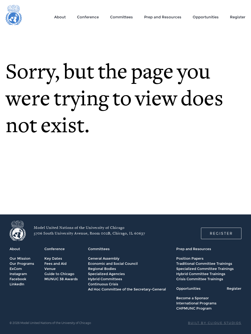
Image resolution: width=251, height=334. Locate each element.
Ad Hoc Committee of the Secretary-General (127, 289)
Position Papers (189, 258)
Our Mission (20, 258)
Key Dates (53, 258)
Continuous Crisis (103, 284)
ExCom (16, 269)
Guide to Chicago (59, 274)
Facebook (18, 279)
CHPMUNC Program (194, 308)
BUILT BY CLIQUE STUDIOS (214, 322)
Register (237, 17)
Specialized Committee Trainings (205, 269)
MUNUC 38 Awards (61, 279)
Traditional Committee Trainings (204, 263)
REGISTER (221, 233)
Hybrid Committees (105, 279)
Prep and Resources (162, 17)
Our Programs (22, 263)
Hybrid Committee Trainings (200, 274)
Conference (88, 17)
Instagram (18, 274)
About (60, 17)
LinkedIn (17, 284)
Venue (50, 269)
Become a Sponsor (192, 298)
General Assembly (103, 258)
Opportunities (206, 17)
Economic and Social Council (113, 263)
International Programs (196, 303)
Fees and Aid (55, 263)
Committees (121, 17)
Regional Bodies (102, 269)
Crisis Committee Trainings (199, 279)
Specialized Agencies (106, 274)
